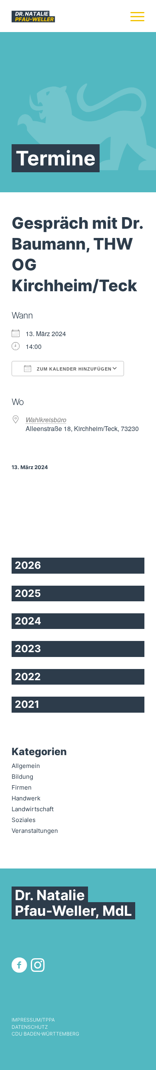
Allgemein (26, 766)
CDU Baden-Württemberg (45, 1034)
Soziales (24, 820)
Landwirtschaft (33, 809)
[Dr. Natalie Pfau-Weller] (65, 16)
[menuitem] (133, 16)
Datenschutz (30, 1027)
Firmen (22, 787)
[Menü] (133, 16)
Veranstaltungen (35, 830)
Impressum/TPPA (33, 1020)
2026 (28, 565)
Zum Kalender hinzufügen (73, 369)
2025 (28, 593)
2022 (28, 677)
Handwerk (26, 798)
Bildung (22, 776)
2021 (27, 704)
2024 (28, 621)
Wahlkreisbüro (46, 419)
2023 (28, 649)
